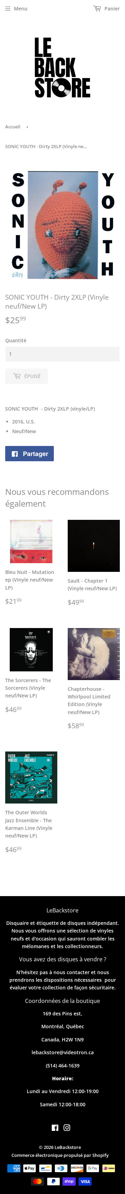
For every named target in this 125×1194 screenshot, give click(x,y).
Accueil (12, 126)
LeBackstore (68, 1147)
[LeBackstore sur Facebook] (55, 1128)
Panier (111, 8)
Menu (20, 8)
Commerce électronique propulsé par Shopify (60, 1155)
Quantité (15, 340)
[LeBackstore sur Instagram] (67, 1128)
